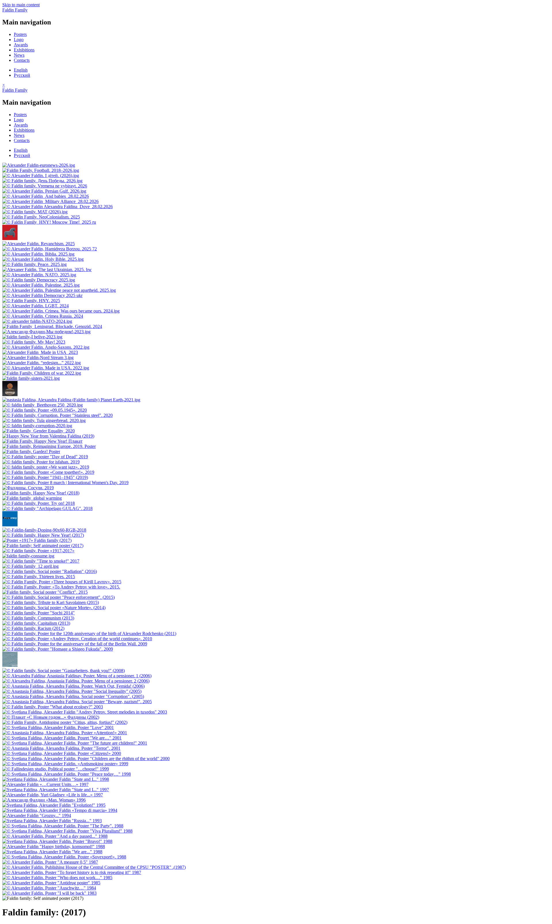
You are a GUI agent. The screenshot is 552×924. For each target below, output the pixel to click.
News (19, 55)
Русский (22, 75)
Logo (19, 39)
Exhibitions (24, 49)
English (21, 70)
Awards (21, 44)
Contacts (22, 60)
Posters (20, 34)
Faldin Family (15, 9)
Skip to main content (21, 4)
